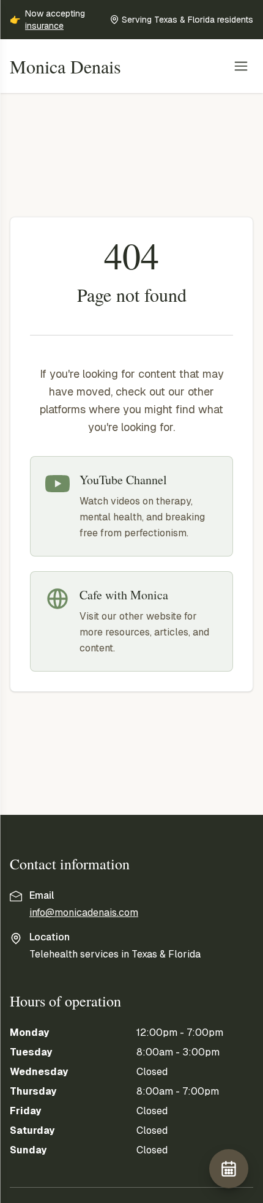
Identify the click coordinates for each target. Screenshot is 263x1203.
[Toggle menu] (241, 66)
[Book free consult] (228, 1168)
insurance (44, 25)
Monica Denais (65, 66)
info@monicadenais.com (83, 912)
